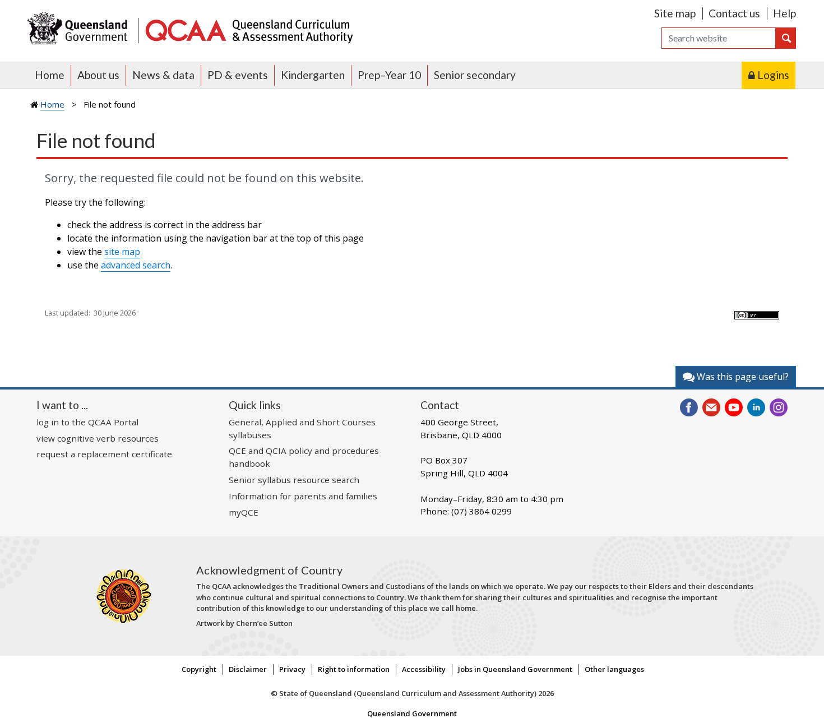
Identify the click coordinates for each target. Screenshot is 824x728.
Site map (675, 13)
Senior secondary (475, 74)
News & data (163, 74)
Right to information (354, 669)
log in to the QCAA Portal (87, 422)
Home (49, 74)
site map (122, 251)
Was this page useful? (742, 376)
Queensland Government (412, 713)
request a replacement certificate (104, 454)
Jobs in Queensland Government (515, 669)
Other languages (614, 669)
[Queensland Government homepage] (80, 29)
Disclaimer (248, 669)
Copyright (199, 669)
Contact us (734, 13)
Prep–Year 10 (389, 74)
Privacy (292, 669)
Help (784, 13)
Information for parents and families (303, 496)
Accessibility (424, 669)
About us (98, 74)
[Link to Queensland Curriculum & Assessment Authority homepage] (248, 29)
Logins (773, 74)
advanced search (135, 265)
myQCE (243, 512)
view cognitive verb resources (97, 438)
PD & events (237, 74)
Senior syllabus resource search (294, 479)
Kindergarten (313, 74)
